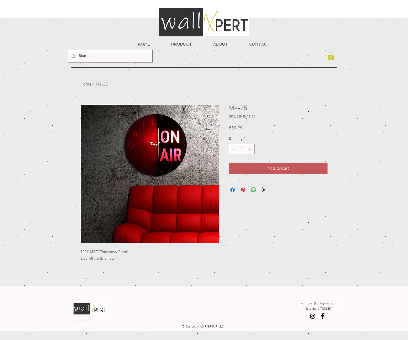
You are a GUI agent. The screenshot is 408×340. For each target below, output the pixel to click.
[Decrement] (233, 149)
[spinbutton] (242, 149)
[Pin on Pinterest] (243, 189)
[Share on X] (264, 189)
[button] (330, 56)
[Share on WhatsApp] (253, 189)
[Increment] (250, 149)
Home (86, 84)
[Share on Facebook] (232, 189)
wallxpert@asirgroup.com (318, 304)
